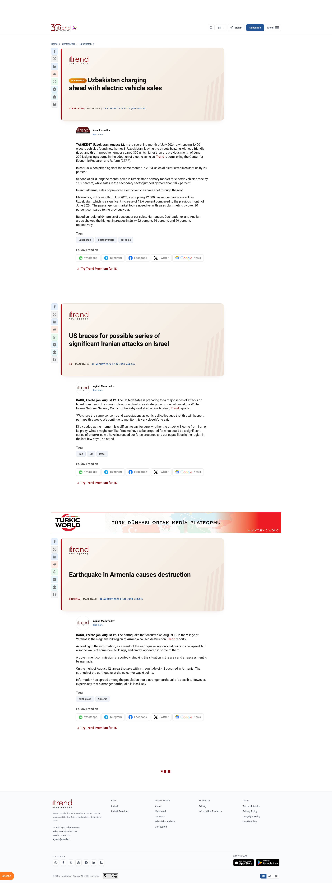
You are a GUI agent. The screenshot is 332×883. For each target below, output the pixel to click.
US (91, 454)
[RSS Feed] (101, 862)
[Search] (211, 27)
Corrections (161, 826)
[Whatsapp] (56, 862)
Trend (160, 156)
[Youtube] (78, 862)
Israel (102, 454)
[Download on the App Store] (243, 862)
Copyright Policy (251, 816)
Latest (114, 806)
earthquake (85, 699)
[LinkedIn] (94, 862)
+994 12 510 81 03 (61, 835)
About (158, 806)
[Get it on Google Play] (267, 862)
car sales (126, 239)
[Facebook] (63, 862)
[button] (54, 51)
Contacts (160, 816)
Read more (98, 134)
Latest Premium (119, 811)
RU (276, 876)
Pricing (202, 806)
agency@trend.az (61, 839)
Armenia (102, 699)
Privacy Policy (250, 811)
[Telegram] (86, 862)
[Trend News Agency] (62, 803)
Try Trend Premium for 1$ (98, 268)
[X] (71, 862)
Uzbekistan (85, 239)
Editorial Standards (165, 821)
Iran (81, 454)
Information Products (210, 811)
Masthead (160, 811)
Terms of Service (251, 806)
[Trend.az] (64, 27)
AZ (269, 876)
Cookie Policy (250, 821)
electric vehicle (106, 239)
